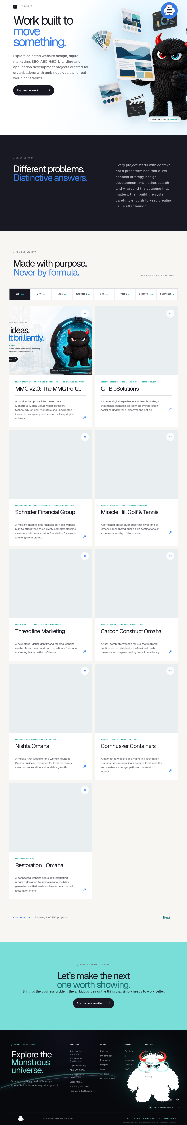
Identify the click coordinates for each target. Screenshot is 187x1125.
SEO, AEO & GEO (77, 1070)
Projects (104, 1051)
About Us (104, 1074)
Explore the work (33, 90)
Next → (168, 917)
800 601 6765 (152, 1058)
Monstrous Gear (107, 1078)
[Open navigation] (169, 10)
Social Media (76, 1082)
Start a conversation (93, 1003)
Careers (103, 1069)
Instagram (129, 1060)
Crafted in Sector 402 (151, 1118)
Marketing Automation (80, 1086)
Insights (104, 1064)
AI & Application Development (77, 1076)
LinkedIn (128, 1064)
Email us (149, 1063)
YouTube (128, 1069)
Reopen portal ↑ (169, 1118)
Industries (105, 1060)
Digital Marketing (78, 1065)
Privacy (148, 1076)
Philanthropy (106, 1055)
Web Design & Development (76, 1059)
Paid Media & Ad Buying (81, 1091)
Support (148, 1067)
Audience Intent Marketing (77, 1052)
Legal (147, 1072)
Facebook (129, 1051)
